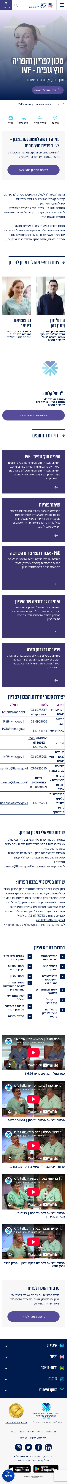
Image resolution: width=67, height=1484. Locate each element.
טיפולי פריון (17, 976)
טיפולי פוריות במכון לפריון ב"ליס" (49, 1013)
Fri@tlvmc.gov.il (13, 721)
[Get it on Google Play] (46, 1468)
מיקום (55, 123)
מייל (10, 123)
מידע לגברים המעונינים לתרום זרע (49, 979)
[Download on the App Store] (19, 1468)
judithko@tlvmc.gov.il (50, 920)
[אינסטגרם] (18, 1447)
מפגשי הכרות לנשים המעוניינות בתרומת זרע (14, 986)
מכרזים (23, 1437)
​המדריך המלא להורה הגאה (49, 957)
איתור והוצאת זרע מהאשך (46, 991)
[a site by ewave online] (33, 1477)
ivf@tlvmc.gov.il (13, 757)
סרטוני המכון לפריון (49, 967)
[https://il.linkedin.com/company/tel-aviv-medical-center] (48, 1447)
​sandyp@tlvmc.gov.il (14, 768)
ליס (63, 104)
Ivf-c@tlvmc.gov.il (13, 712)
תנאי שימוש (51, 1431)
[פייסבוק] (38, 1447)
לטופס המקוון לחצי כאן (33, 170)
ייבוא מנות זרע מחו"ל (16, 997)
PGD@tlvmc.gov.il (13, 729)
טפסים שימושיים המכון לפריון (14, 957)
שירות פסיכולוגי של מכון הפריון (15, 1007)
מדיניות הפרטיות (35, 1431)
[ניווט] (62, 5)
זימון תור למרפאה (45, 90)
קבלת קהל (40, 123)
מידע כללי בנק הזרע (51, 1001)
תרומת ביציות (16, 1016)
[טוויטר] (28, 1447)
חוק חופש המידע (38, 1437)
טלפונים (23, 123)
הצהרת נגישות (17, 1431)
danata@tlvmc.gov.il (14, 782)
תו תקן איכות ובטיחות (16, 1422)
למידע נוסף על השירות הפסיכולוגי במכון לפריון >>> (33, 925)
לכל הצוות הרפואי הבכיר (33, 415)
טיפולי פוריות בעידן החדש (16, 967)
